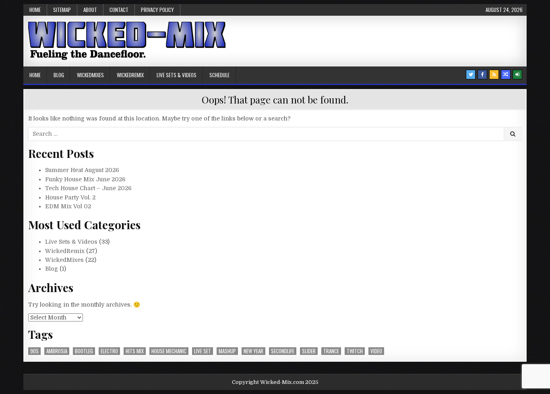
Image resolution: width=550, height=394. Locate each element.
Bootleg (84, 351)
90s (34, 351)
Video (376, 351)
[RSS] (494, 74)
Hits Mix (135, 351)
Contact (119, 10)
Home (35, 10)
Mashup (227, 351)
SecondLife (282, 351)
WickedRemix (130, 75)
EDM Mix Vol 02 (68, 206)
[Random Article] (506, 74)
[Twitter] (471, 74)
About (90, 10)
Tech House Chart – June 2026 (88, 188)
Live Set (202, 351)
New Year (253, 351)
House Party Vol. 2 (70, 197)
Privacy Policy (157, 10)
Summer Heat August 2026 (82, 170)
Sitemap (62, 10)
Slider (309, 351)
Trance (331, 351)
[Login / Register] (517, 74)
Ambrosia (56, 351)
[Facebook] (482, 74)
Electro (109, 351)
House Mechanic (168, 351)
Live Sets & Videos (176, 75)
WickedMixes (90, 75)
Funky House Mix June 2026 (85, 179)
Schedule (219, 75)
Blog (59, 75)
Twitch (355, 351)
